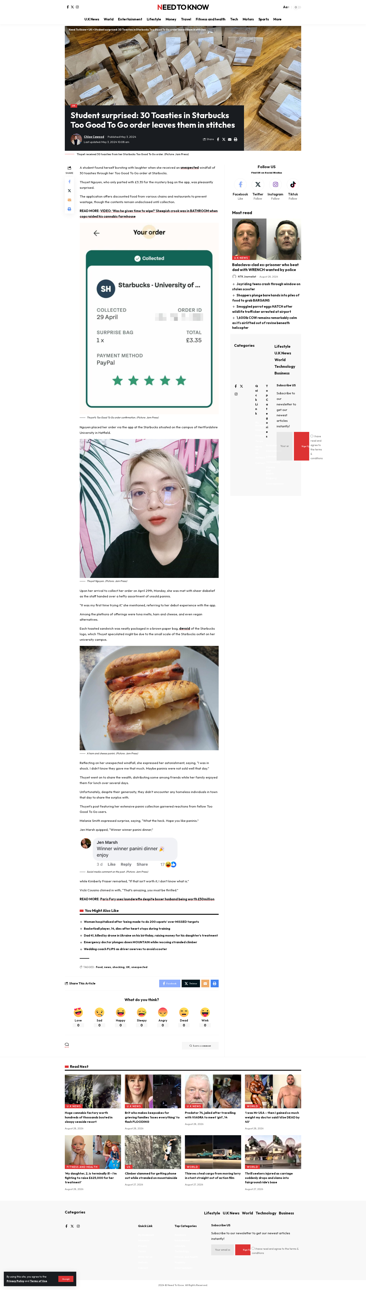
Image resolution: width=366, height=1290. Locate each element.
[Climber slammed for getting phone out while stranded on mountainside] (153, 1152)
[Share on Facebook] (218, 139)
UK (73, 105)
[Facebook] (68, 7)
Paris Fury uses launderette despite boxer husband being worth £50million (157, 899)
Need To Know (183, 7)
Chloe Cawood (94, 137)
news (107, 967)
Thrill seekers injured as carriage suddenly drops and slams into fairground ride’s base (269, 1177)
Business (282, 373)
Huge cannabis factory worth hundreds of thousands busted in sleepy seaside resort (88, 1117)
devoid (184, 628)
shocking (118, 967)
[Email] (229, 139)
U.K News (241, 258)
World (280, 359)
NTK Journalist (247, 276)
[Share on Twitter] (223, 139)
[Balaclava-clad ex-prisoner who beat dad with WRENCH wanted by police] (266, 239)
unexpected (190, 167)
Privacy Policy (15, 1281)
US (129, 1167)
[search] (278, 7)
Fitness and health (82, 1167)
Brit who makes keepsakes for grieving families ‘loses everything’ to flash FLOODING (152, 1117)
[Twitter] (72, 7)
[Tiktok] (293, 189)
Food (99, 967)
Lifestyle (282, 346)
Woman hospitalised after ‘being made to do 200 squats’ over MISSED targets (141, 922)
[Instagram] (77, 7)
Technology (284, 366)
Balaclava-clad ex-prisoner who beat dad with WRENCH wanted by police (265, 267)
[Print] (235, 139)
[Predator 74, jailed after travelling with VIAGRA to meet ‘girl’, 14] (213, 1091)
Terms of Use (38, 1281)
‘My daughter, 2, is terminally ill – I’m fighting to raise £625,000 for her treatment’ (91, 1177)
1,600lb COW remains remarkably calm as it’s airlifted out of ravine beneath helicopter (264, 323)
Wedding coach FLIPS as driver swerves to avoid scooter (125, 949)
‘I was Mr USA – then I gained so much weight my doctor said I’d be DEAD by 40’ (272, 1117)
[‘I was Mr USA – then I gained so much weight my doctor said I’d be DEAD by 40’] (273, 1091)
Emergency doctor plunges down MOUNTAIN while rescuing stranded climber (140, 942)
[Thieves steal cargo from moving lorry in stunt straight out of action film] (213, 1152)
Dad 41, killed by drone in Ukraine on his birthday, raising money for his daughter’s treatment (151, 935)
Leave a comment (202, 1045)
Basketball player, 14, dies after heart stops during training (127, 928)
